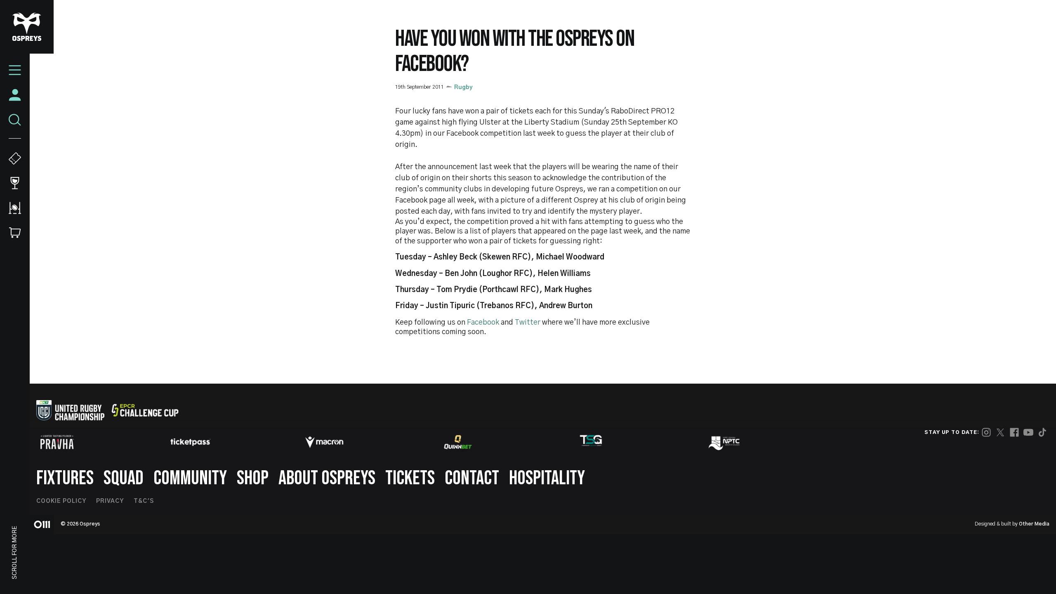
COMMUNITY (190, 478)
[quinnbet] (457, 442)
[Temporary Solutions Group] (591, 442)
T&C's (144, 501)
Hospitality (547, 478)
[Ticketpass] (190, 442)
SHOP (253, 478)
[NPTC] (724, 442)
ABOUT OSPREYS (326, 478)
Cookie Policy (61, 501)
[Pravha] (57, 442)
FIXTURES (65, 478)
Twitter (528, 322)
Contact (472, 478)
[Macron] (324, 442)
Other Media (1034, 523)
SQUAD (124, 478)
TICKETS (410, 478)
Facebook (483, 322)
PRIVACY (110, 501)
